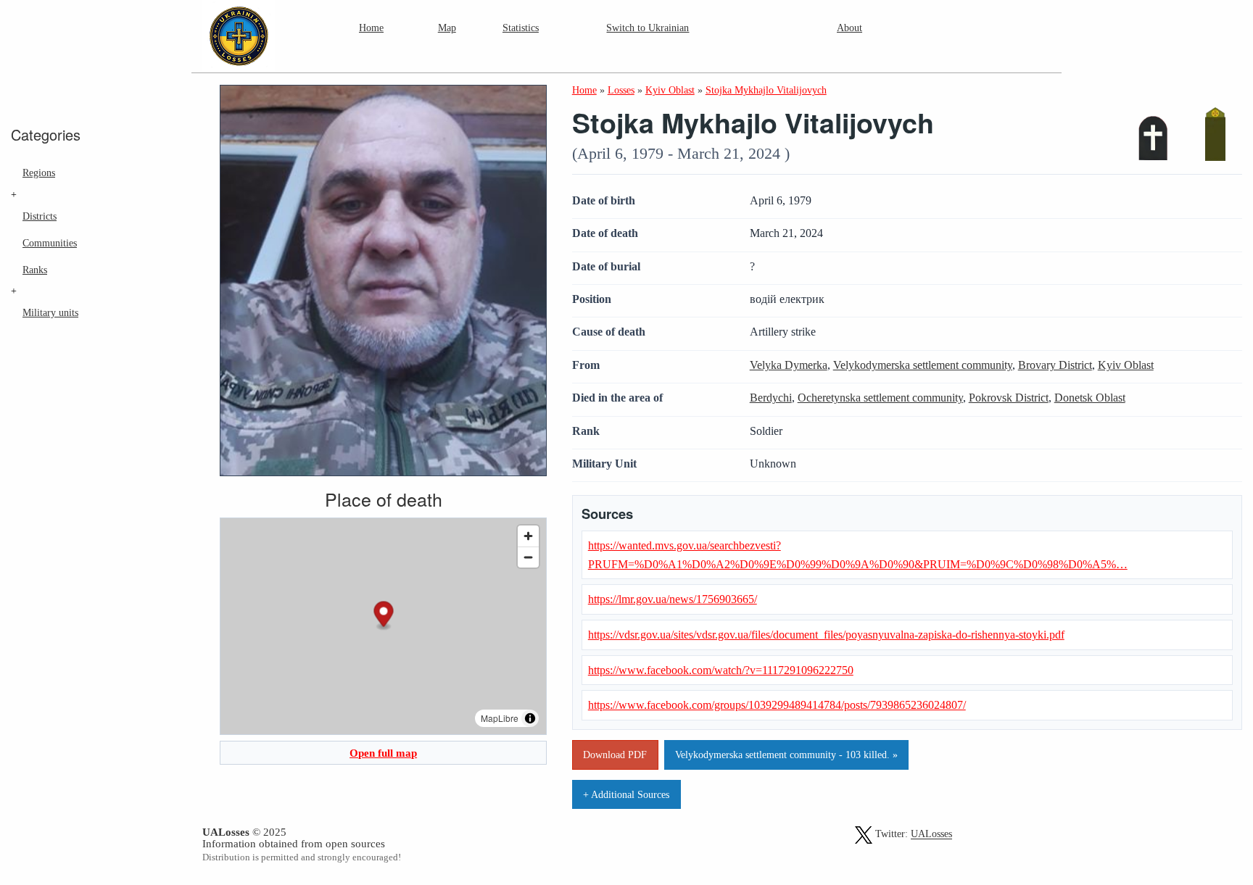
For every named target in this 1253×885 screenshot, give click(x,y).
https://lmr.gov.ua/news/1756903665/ (672, 599)
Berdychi (771, 397)
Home (371, 27)
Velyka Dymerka (788, 365)
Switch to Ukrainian (647, 27)
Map (447, 27)
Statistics (521, 27)
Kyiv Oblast (1126, 365)
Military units (50, 312)
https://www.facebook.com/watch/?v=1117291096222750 (720, 670)
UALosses (931, 834)
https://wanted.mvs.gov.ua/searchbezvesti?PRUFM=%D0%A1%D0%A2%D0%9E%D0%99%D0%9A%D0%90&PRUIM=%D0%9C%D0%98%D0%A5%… (858, 554)
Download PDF (615, 754)
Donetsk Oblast (1089, 397)
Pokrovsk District (1009, 397)
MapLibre (499, 718)
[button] (384, 616)
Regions (38, 172)
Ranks (34, 269)
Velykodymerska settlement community (922, 365)
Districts (39, 216)
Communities (49, 243)
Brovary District (1055, 365)
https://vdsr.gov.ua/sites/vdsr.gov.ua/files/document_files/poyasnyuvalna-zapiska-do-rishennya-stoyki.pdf (826, 634)
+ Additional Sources (626, 794)
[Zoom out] (528, 557)
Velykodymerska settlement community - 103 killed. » (786, 754)
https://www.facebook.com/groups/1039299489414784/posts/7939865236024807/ (777, 705)
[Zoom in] (528, 536)
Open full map (383, 753)
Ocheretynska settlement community (880, 397)
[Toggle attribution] (530, 718)
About (849, 27)
